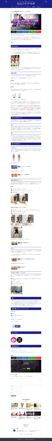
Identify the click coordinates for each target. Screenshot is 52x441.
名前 (12, 386)
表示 (13, 42)
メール (12, 389)
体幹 (12, 355)
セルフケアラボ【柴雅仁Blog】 (25, 439)
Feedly (28, 368)
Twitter (24, 368)
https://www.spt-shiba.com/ (14, 321)
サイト (12, 392)
